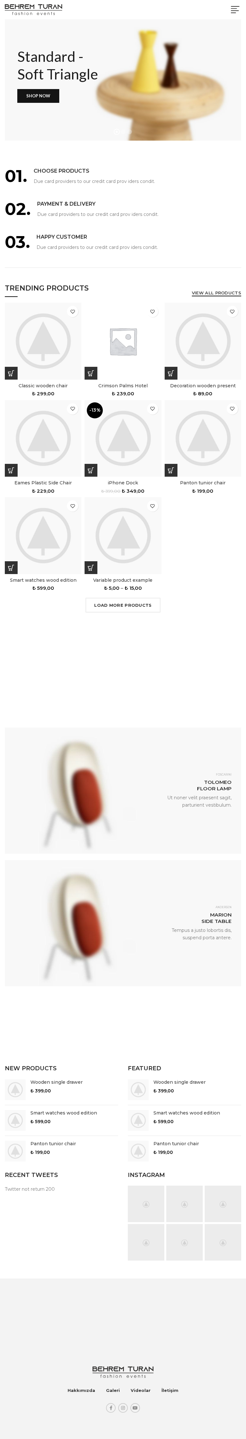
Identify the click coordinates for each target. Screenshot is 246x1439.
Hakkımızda (81, 1390)
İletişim (169, 1390)
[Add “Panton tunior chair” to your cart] (171, 470)
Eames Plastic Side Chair (43, 483)
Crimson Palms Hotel (123, 386)
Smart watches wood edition (43, 580)
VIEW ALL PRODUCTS (216, 292)
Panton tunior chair (203, 483)
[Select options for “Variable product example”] (91, 567)
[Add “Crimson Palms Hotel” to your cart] (91, 373)
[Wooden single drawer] (15, 1089)
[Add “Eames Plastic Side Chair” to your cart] (11, 470)
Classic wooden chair (43, 386)
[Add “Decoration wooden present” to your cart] (171, 373)
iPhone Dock (123, 483)
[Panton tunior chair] (15, 1151)
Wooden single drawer (56, 1082)
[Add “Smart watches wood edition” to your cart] (11, 567)
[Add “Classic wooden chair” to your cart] (11, 373)
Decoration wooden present (203, 386)
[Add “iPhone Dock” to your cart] (91, 470)
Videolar (141, 1390)
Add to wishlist (72, 311)
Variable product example (122, 580)
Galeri (113, 1390)
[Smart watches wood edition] (15, 1120)
